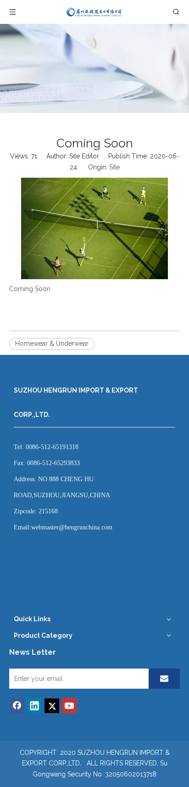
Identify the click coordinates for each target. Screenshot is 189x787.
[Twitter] (51, 705)
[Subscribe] (164, 679)
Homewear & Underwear (52, 343)
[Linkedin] (34, 705)
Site (114, 167)
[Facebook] (17, 705)
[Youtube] (69, 705)
